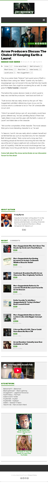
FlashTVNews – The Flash (11, 395)
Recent (4, 241)
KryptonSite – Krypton (10, 399)
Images (16, 321)
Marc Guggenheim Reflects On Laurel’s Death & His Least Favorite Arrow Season (28, 288)
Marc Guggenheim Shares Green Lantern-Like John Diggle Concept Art (27, 317)
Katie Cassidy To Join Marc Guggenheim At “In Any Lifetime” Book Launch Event (27, 302)
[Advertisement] (24, 184)
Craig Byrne (38, 62)
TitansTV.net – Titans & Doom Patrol (15, 405)
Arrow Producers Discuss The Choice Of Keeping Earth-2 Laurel (23, 55)
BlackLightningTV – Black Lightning (15, 391)
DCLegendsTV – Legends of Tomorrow (16, 393)
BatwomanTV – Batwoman (12, 389)
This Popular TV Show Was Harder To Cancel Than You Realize (24, 453)
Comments (15, 241)
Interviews (4, 61)
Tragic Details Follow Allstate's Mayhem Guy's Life (24, 431)
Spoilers (17, 61)
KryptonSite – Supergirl (11, 401)
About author (8, 210)
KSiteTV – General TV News (12, 403)
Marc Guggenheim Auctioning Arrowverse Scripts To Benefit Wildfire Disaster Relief (26, 260)
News (11, 61)
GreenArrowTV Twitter (10, 397)
